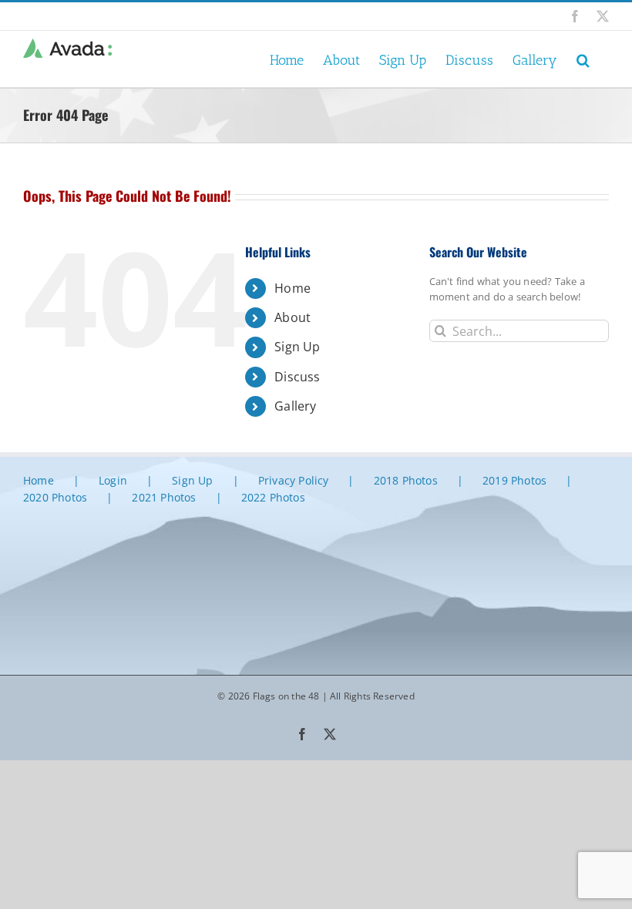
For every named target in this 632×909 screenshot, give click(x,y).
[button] (583, 59)
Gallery (295, 405)
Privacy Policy (293, 480)
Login (113, 480)
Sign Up (297, 346)
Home (292, 288)
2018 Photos (406, 480)
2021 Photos (164, 497)
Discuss (297, 376)
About (292, 317)
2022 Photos (273, 497)
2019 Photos (514, 480)
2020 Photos (55, 497)
